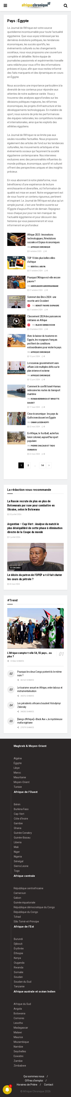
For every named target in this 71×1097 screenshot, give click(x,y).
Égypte (18, 763)
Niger (17, 851)
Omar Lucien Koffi (40, 422)
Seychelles (20, 1051)
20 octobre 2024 (36, 329)
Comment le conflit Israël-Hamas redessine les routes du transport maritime (44, 390)
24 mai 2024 (14, 584)
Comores (19, 1018)
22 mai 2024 (34, 427)
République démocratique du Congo (34, 907)
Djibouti (18, 943)
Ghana (17, 828)
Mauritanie (20, 777)
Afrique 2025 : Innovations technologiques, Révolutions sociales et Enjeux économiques (43, 238)
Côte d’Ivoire (21, 818)
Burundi (18, 939)
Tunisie (18, 786)
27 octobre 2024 (36, 290)
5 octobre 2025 (35, 251)
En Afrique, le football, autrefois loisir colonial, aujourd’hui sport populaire (43, 437)
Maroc (17, 772)
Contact (48, 1084)
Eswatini (18, 1056)
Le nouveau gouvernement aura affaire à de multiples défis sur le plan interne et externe (43, 366)
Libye (17, 767)
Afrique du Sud (22, 1003)
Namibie (18, 1046)
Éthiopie (18, 953)
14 (42, 465)
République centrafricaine (28, 888)
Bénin (17, 804)
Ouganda (19, 962)
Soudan (18, 976)
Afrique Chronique (40, 247)
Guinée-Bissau (22, 837)
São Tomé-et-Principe (26, 921)
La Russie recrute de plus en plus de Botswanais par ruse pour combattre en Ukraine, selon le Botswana (31, 505)
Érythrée (19, 948)
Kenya (17, 958)
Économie (15, 568)
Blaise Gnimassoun (45, 325)
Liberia (17, 842)
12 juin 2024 (34, 380)
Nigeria (18, 856)
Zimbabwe (20, 1065)
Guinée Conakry (23, 832)
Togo (17, 870)
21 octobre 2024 (36, 310)
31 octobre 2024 (36, 271)
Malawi (18, 1032)
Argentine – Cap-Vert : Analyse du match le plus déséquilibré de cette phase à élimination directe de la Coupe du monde (34, 528)
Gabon (17, 897)
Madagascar (21, 1027)
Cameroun (20, 893)
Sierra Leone (21, 866)
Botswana (19, 1013)
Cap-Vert (19, 813)
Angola (18, 1008)
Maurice (18, 1037)
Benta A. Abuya (38, 267)
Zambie (18, 1060)
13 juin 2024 (34, 356)
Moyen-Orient (21, 782)
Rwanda (18, 967)
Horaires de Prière (27, 1084)
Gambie (18, 823)
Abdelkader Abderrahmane (44, 286)
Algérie (18, 758)
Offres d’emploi (34, 1080)
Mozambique (21, 1041)
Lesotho (18, 1022)
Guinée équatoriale (24, 902)
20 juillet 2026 (15, 514)
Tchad (17, 916)
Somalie (18, 972)
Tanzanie (19, 986)
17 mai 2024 (34, 407)
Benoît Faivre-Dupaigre (47, 306)
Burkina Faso (21, 809)
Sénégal (18, 861)
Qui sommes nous (33, 1076)
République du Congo (26, 912)
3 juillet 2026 (14, 537)
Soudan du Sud (22, 981)
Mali (16, 847)
